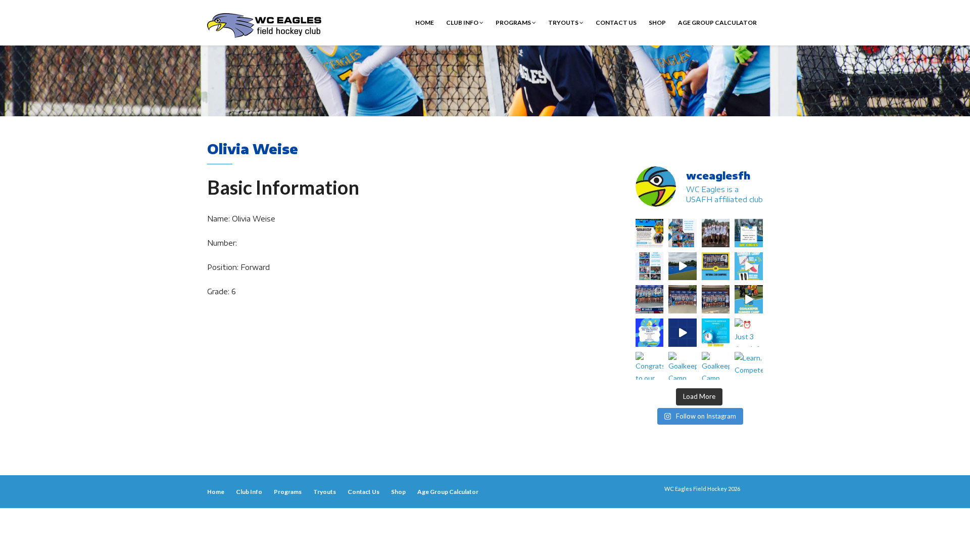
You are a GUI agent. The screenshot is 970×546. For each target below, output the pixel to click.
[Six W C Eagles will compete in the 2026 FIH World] (682, 233)
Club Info (462, 22)
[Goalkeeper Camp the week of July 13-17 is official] (682, 366)
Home (424, 22)
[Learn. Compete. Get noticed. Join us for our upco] (749, 366)
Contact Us (616, 22)
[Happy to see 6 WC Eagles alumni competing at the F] (682, 332)
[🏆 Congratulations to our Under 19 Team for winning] (650, 299)
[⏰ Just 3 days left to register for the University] (749, 332)
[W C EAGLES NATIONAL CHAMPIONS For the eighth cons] (716, 266)
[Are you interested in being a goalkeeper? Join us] (650, 233)
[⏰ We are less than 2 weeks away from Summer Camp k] (749, 299)
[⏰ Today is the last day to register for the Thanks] (716, 332)
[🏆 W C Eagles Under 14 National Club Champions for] (716, 299)
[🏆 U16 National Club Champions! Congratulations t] (682, 299)
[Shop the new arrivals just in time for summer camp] (749, 266)
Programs (514, 22)
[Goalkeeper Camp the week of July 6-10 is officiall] (716, 366)
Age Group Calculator (717, 22)
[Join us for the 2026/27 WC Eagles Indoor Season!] (749, 233)
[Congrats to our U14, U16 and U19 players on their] (650, 366)
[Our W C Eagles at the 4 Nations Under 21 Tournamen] (716, 233)
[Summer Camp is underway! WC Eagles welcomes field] (682, 266)
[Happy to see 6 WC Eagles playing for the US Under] (650, 266)
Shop (657, 22)
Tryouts (563, 22)
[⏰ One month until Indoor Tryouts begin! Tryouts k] (650, 332)
